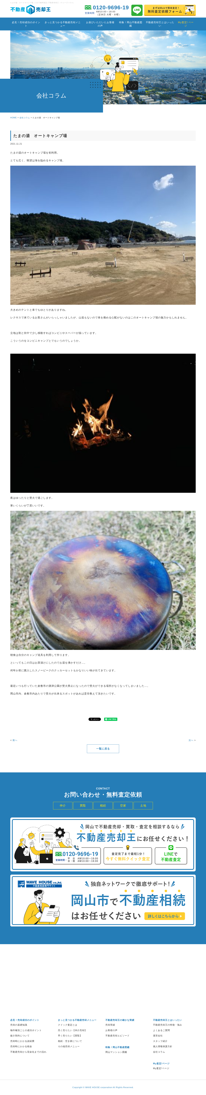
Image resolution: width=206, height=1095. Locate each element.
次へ (191, 740)
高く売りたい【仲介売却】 (72, 1030)
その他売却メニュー (69, 1046)
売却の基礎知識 (18, 1025)
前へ (15, 740)
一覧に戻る (103, 748)
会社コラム (24, 118)
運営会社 (158, 1035)
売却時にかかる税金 (21, 1046)
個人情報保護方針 (162, 1046)
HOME (13, 118)
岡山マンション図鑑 (116, 1052)
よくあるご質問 (161, 1030)
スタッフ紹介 (160, 1041)
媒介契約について (20, 1035)
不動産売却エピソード (117, 1035)
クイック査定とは (67, 1025)
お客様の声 (111, 1030)
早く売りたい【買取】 (70, 1035)
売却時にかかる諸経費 (22, 1041)
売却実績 (110, 1025)
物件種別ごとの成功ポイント (26, 1030)
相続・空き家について (70, 1041)
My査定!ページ (161, 1068)
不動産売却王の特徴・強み (167, 1025)
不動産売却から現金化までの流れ (28, 1052)
